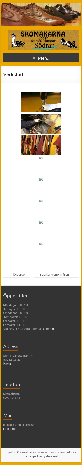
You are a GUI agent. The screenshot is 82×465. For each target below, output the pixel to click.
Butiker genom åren (56, 274)
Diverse (17, 274)
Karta (7, 363)
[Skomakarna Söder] (43, 32)
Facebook (48, 328)
